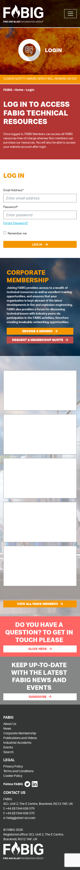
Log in (37, 244)
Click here (37, 649)
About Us (9, 724)
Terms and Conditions (18, 771)
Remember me (17, 233)
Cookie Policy (12, 776)
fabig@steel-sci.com (20, 818)
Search (8, 752)
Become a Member (37, 331)
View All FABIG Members (37, 604)
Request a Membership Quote (37, 340)
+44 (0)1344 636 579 (20, 808)
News (7, 728)
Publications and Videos (20, 738)
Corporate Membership (19, 733)
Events (8, 747)
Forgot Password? (15, 223)
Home (19, 90)
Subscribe (37, 697)
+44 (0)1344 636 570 (20, 813)
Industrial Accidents (17, 742)
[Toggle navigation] (70, 13)
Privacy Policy (13, 766)
